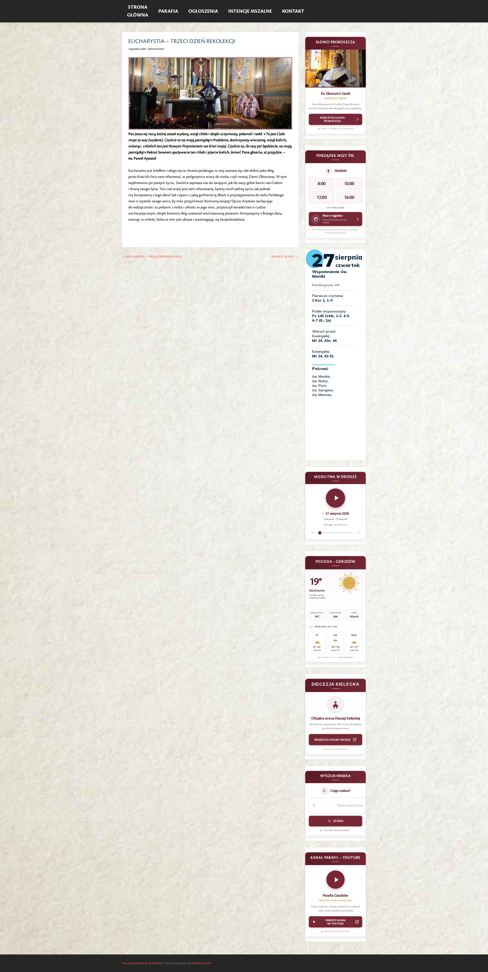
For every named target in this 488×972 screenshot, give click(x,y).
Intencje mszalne (250, 11)
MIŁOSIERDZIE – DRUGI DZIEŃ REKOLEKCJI (152, 256)
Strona (137, 11)
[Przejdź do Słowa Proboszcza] (335, 69)
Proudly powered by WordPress (141, 963)
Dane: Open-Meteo (345, 657)
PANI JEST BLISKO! (285, 256)
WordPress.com (201, 963)
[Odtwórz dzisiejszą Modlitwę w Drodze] (335, 498)
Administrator (156, 49)
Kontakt (293, 11)
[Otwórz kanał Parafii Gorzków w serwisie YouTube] (335, 881)
